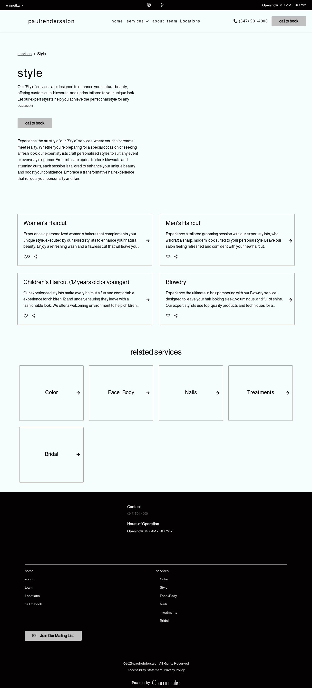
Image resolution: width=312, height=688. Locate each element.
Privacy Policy (174, 670)
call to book (288, 21)
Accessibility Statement (144, 670)
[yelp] (162, 5)
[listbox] (14, 5)
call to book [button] (34, 123)
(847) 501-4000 (253, 21)
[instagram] (149, 5)
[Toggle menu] (147, 21)
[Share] (36, 257)
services (25, 54)
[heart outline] (168, 257)
